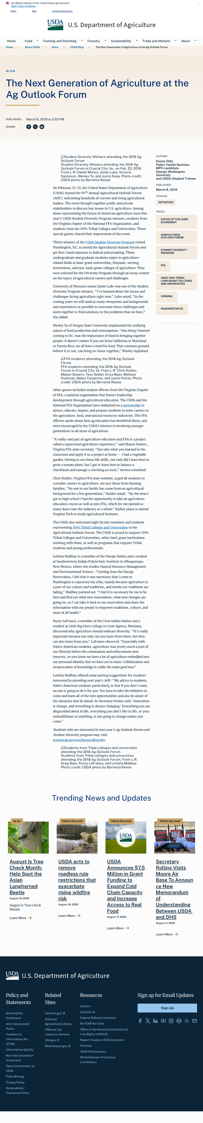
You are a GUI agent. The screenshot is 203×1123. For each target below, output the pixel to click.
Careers (85, 1006)
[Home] (56, 29)
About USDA (32, 47)
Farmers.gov (53, 1013)
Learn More (18, 918)
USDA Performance (93, 1051)
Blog (34, 10)
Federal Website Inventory (98, 1018)
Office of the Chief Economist (174, 221)
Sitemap (86, 1045)
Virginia (166, 296)
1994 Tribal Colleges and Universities (100, 527)
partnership (132, 405)
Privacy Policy (15, 1082)
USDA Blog (77, 47)
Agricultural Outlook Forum (172, 236)
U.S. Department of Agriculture (112, 25)
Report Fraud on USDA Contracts (102, 1040)
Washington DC (172, 308)
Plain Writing (15, 1076)
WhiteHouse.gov (56, 1046)
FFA (163, 265)
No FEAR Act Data (92, 1023)
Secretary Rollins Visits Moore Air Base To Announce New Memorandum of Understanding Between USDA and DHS (174, 889)
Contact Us (87, 1012)
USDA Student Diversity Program (109, 242)
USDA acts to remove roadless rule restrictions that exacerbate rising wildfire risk (77, 880)
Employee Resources (62, 10)
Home (9, 47)
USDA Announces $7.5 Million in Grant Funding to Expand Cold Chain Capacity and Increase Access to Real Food (126, 886)
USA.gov (50, 1040)
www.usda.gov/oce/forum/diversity (79, 740)
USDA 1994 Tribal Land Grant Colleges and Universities (176, 280)
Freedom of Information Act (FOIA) (17, 1039)
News (13, 10)
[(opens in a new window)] (140, 1020)
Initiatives (165, 202)
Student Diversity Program (174, 251)
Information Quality (20, 1049)
